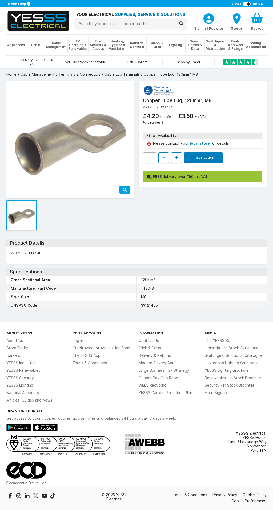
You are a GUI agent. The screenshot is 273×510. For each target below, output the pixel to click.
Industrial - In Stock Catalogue (231, 348)
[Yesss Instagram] (19, 496)
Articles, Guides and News (29, 400)
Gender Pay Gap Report (160, 378)
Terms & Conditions (90, 363)
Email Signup (216, 393)
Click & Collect (151, 348)
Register (216, 28)
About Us (14, 340)
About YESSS (19, 333)
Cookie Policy (255, 495)
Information (151, 333)
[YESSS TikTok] (53, 496)
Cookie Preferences (248, 501)
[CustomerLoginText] (208, 18)
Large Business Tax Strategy (164, 370)
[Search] (181, 23)
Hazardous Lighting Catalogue (232, 363)
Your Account (87, 333)
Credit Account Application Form (101, 348)
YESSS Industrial (20, 363)
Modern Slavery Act (156, 363)
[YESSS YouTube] (45, 496)
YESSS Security (20, 378)
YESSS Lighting (19, 385)
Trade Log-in (203, 157)
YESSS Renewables (23, 370)
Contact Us (149, 340)
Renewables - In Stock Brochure (233, 378)
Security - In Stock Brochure (230, 385)
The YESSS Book (220, 340)
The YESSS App (87, 355)
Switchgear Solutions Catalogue (233, 355)
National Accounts (22, 393)
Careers (13, 355)
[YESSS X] (36, 496)
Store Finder (17, 348)
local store (200, 143)
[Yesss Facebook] (10, 496)
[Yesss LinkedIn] (27, 496)
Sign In (200, 28)
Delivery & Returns (155, 355)
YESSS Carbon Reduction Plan (165, 393)
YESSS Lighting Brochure (227, 370)
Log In (78, 340)
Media (210, 333)
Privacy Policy (224, 495)
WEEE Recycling (153, 385)
